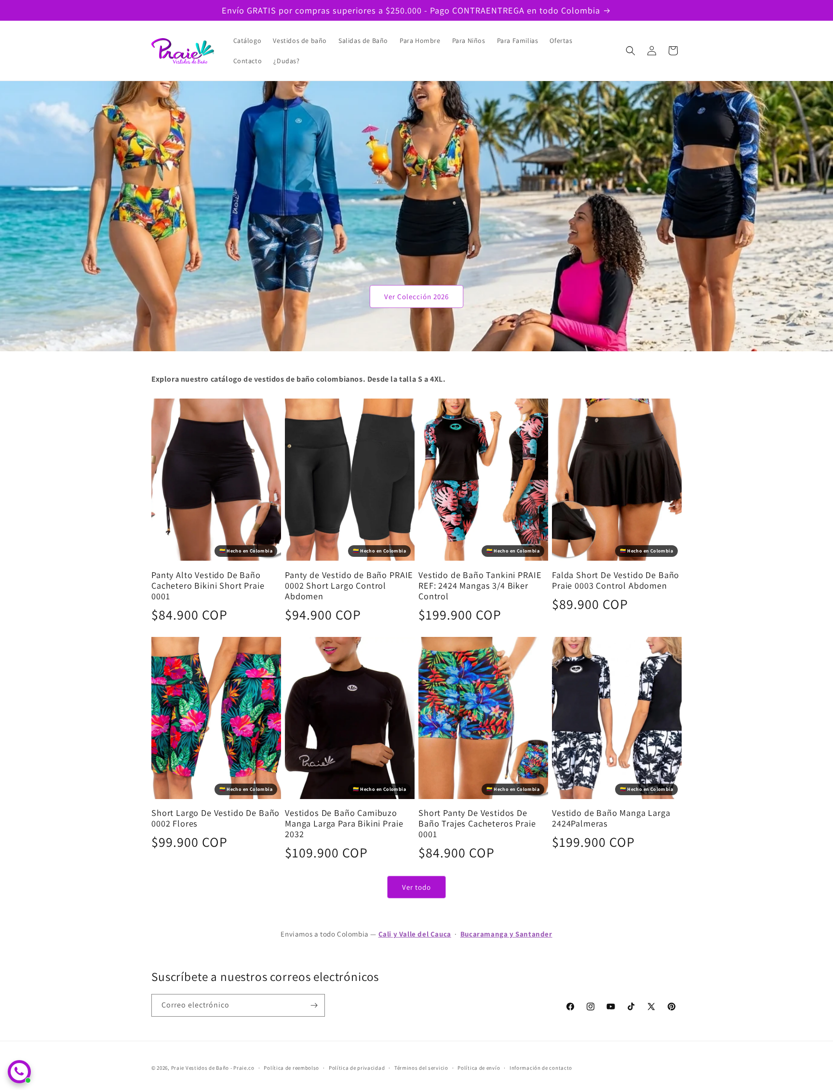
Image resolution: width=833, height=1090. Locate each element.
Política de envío (478, 1067)
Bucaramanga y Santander (506, 933)
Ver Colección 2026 (416, 296)
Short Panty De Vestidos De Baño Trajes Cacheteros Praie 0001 (477, 823)
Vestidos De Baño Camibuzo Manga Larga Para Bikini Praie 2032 (344, 823)
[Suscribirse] (313, 1005)
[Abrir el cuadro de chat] (19, 1071)
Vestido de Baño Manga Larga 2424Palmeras (611, 817)
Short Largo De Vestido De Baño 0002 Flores (215, 817)
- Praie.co (242, 1067)
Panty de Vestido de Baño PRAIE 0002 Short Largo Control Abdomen (349, 585)
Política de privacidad (357, 1067)
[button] (630, 50)
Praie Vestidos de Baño (200, 1067)
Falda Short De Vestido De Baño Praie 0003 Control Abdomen (615, 580)
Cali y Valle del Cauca (414, 933)
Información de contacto (541, 1067)
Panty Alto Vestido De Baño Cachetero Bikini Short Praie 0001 (208, 585)
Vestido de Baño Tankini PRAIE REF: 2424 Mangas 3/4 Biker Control (479, 585)
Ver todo (416, 887)
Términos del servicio (421, 1067)
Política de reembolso (291, 1067)
